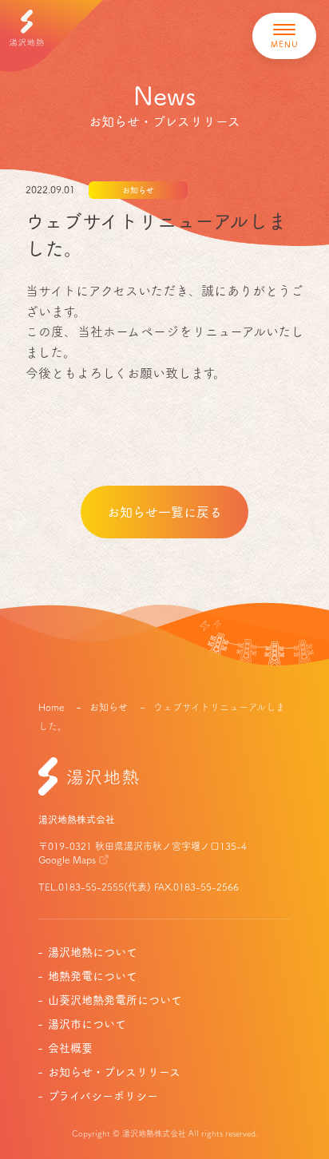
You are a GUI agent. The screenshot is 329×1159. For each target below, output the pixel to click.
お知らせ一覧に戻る (164, 512)
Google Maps (67, 859)
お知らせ (110, 707)
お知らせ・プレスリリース (114, 1072)
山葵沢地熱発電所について (115, 1000)
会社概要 (70, 1048)
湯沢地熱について (92, 952)
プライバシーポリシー (103, 1095)
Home (51, 707)
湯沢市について (87, 1024)
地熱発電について (92, 976)
